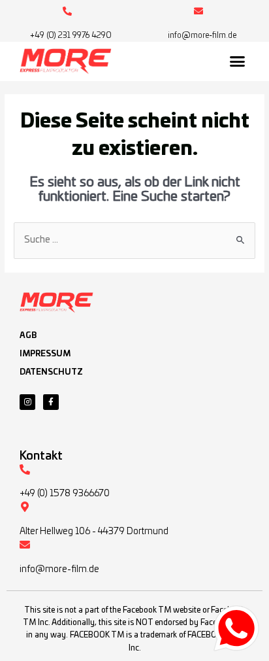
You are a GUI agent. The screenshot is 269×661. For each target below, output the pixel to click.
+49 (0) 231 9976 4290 (71, 35)
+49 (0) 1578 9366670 (65, 493)
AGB (28, 335)
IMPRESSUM (45, 354)
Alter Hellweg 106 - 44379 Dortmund (94, 531)
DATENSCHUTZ (51, 372)
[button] (237, 61)
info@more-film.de (202, 35)
